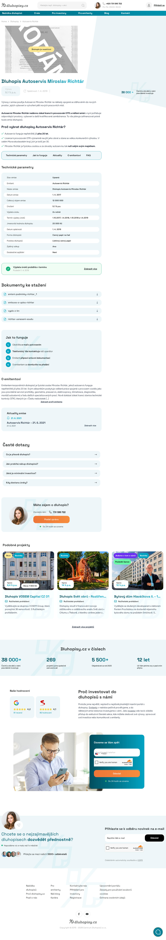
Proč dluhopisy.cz (35, 893)
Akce (8, 555)
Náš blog (55, 893)
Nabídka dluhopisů (12, 13)
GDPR (140, 860)
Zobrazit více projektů (83, 627)
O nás (37, 13)
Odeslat (117, 773)
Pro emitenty (85, 13)
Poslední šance (122, 562)
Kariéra (54, 897)
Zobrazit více (90, 269)
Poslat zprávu (51, 519)
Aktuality (57, 155)
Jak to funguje (40, 155)
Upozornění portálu (110, 885)
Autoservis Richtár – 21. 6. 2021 (26, 422)
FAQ (88, 155)
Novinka (18, 555)
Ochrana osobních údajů (112, 897)
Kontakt (125, 13)
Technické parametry (16, 155)
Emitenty (93, 707)
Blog (106, 13)
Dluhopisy (14, 21)
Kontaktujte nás (78, 885)
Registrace (75, 897)
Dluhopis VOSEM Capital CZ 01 (27, 596)
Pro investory (59, 13)
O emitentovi (74, 155)
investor (132, 710)
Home (4, 21)
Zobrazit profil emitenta (51, 402)
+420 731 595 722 (114, 3)
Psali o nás (31, 897)
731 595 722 (59, 512)
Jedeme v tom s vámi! (125, 555)
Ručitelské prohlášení (19, 601)
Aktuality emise (16, 413)
